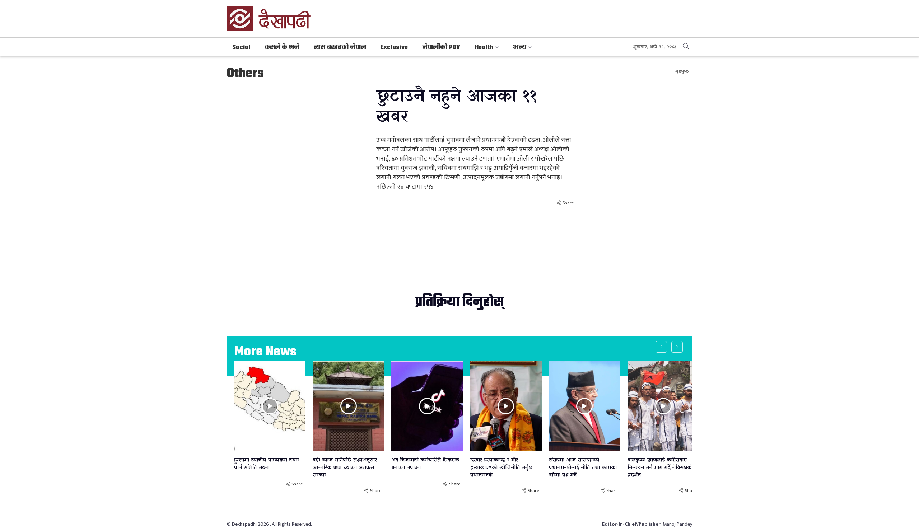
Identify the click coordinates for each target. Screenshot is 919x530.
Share (568, 202)
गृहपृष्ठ (682, 71)
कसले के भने (282, 47)
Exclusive (394, 47)
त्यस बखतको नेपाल (340, 47)
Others (245, 74)
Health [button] (484, 47)
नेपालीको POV (441, 47)
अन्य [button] (519, 47)
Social (241, 47)
